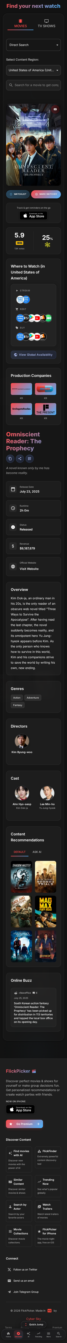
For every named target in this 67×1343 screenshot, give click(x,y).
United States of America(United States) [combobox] (35, 70)
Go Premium (24, 1123)
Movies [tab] (20, 26)
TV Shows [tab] (46, 26)
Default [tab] (19, 851)
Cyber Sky (33, 1319)
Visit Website (29, 569)
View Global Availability (35, 354)
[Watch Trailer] (55, 109)
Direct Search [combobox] (18, 45)
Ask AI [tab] (37, 851)
